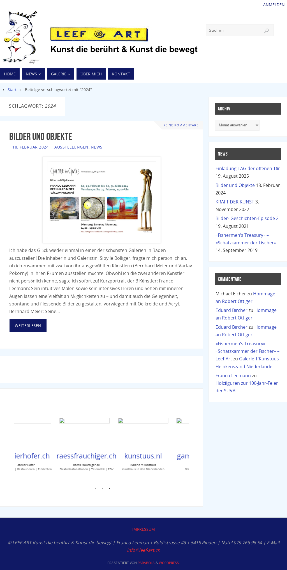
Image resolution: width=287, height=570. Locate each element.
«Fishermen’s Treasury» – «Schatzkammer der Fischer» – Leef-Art (247, 351)
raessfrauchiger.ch (66, 455)
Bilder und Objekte (40, 136)
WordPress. (169, 562)
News (97, 147)
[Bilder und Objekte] (101, 200)
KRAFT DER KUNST (235, 202)
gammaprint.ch (180, 455)
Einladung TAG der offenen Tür (248, 168)
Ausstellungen (71, 147)
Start (12, 89)
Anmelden (274, 4)
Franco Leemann (233, 375)
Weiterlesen (28, 325)
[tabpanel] (58, 443)
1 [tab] (95, 489)
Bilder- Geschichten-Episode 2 (247, 218)
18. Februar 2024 (30, 147)
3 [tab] (109, 489)
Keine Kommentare (180, 125)
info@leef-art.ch (143, 550)
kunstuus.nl (122, 455)
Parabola (146, 562)
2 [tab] (102, 489)
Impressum (143, 529)
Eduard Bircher (231, 310)
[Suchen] (266, 31)
